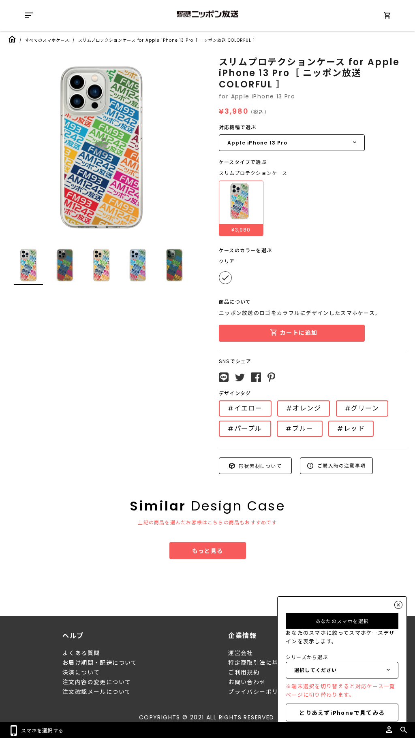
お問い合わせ (246, 682)
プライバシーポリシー (259, 692)
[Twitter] (240, 378)
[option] (101, 148)
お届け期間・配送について (99, 663)
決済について (81, 672)
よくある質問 (81, 653)
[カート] (387, 17)
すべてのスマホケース (47, 40)
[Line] (224, 377)
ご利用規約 (243, 672)
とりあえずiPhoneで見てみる (342, 712)
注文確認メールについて (96, 692)
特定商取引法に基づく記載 (265, 663)
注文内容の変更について (96, 682)
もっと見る (207, 551)
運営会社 (240, 653)
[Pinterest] (271, 377)
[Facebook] (256, 377)
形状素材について (259, 465)
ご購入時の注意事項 (341, 465)
